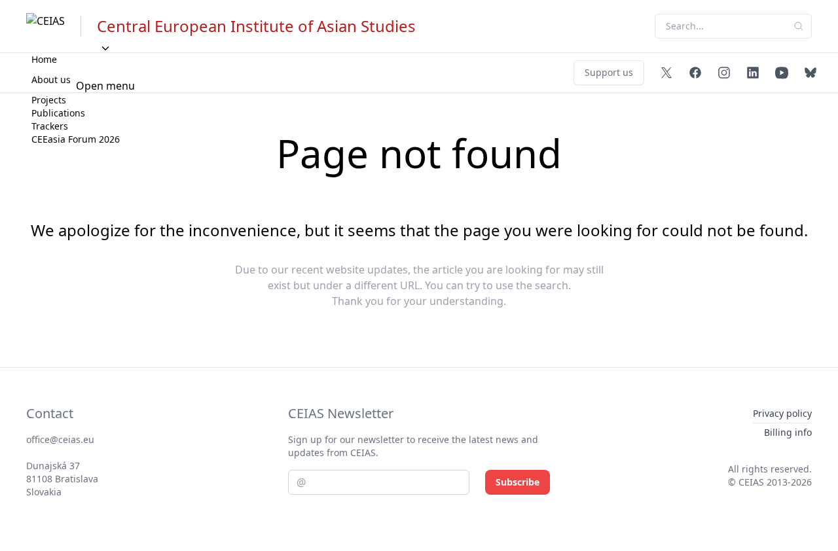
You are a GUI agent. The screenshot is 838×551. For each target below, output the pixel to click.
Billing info (788, 432)
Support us (609, 72)
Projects (48, 100)
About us (51, 79)
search (551, 285)
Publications (58, 113)
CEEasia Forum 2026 (75, 139)
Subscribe (517, 482)
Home (44, 59)
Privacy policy (782, 413)
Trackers (49, 126)
